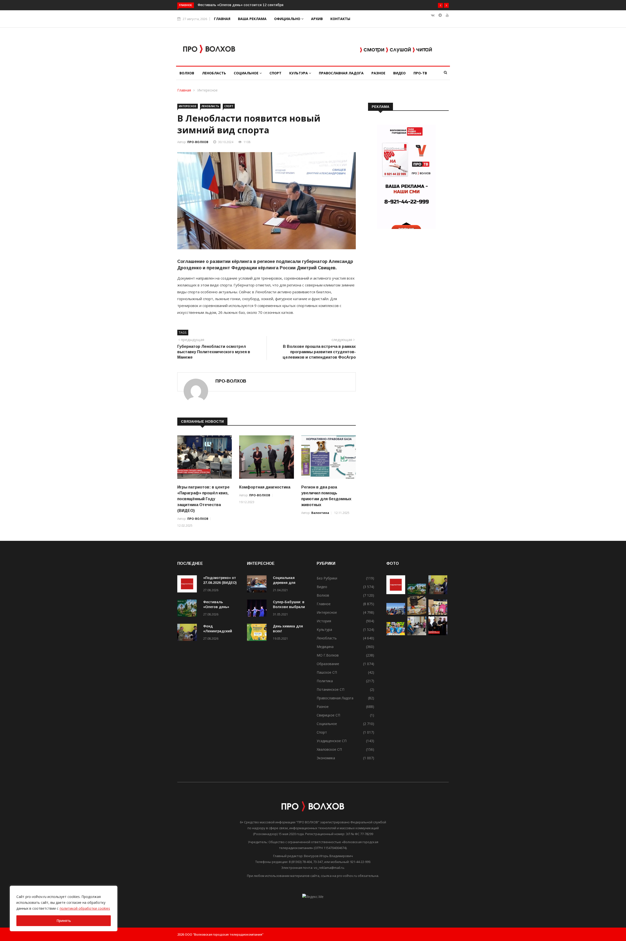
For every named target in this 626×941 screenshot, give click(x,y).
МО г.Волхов (328, 655)
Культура (299, 73)
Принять (63, 920)
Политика (325, 681)
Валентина (320, 513)
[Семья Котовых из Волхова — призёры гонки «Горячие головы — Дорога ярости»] (395, 634)
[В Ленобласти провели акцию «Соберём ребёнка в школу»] (437, 613)
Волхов (186, 73)
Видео (399, 73)
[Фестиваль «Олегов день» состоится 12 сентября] (188, 609)
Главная (222, 18)
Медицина (325, 646)
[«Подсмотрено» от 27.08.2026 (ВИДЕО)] (188, 584)
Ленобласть (214, 73)
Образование (328, 663)
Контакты (340, 18)
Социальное (246, 73)
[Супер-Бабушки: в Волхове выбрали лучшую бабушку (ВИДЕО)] (258, 609)
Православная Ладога (341, 73)
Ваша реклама (252, 18)
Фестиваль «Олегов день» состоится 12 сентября (240, 5)
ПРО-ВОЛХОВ (197, 142)
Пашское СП (327, 672)
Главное (324, 603)
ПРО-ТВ (420, 73)
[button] (440, 5)
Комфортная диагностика (264, 487)
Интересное (207, 90)
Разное (378, 73)
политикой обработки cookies (85, 908)
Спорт (275, 73)
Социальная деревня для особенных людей (289, 583)
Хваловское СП (329, 749)
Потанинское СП (330, 689)
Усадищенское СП (332, 740)
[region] (63, 908)
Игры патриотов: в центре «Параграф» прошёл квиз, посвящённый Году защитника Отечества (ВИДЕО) (203, 499)
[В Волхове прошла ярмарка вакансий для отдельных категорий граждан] (416, 634)
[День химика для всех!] (258, 633)
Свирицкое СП (328, 715)
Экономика (326, 758)
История (324, 621)
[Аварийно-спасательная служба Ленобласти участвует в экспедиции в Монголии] (395, 613)
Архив (317, 18)
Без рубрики (327, 578)
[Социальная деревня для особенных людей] (258, 584)
